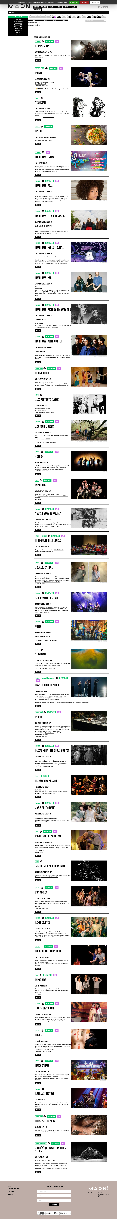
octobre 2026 (18, 23)
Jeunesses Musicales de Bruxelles (79, 702)
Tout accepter (74, 2)
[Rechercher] (105, 21)
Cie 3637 (37, 906)
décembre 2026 (18, 26)
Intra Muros (37, 9)
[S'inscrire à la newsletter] (107, 7)
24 (87, 16)
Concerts (36, 7)
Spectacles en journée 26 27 (34, 25)
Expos (66, 7)
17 (70, 16)
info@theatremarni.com (102, 1196)
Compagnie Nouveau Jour (49, 469)
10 (53, 16)
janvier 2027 (18, 28)
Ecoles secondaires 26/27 (34, 22)
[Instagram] (102, 7)
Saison (54, 20)
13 (60, 16)
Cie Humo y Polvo (50, 1160)
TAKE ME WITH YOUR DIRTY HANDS (46, 663)
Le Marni (20, 8)
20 (77, 16)
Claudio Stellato (49, 733)
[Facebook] (99, 7)
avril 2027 (18, 34)
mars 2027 (18, 32)
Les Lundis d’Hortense (48, 766)
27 (95, 16)
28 (97, 16)
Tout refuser (84, 2)
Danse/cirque (44, 7)
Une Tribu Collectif (40, 84)
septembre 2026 (18, 21)
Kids (59, 7)
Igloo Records (56, 526)
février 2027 (18, 30)
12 (58, 16)
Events (73, 7)
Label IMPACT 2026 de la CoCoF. (51, 582)
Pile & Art (38, 582)
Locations (46, 20)
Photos (63, 20)
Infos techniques (14, 1188)
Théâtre (51, 7)
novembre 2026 (18, 25)
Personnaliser (95, 2)
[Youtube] (104, 7)
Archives (11, 1194)
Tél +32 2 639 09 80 (102, 1194)
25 (90, 16)
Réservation (49, 41)
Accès (10, 1186)
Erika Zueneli (49, 382)
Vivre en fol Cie (39, 850)
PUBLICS (33, 20)
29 (100, 16)
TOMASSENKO (58, 550)
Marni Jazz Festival (48, 117)
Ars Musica (50, 702)
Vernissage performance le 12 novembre (46, 877)
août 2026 (18, 19)
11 (55, 16)
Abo (57, 41)
